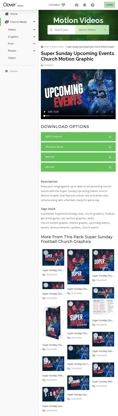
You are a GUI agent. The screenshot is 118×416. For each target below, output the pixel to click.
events (45, 227)
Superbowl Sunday (66, 213)
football (109, 213)
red (63, 218)
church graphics (94, 213)
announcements (60, 227)
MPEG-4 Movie (53, 136)
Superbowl (47, 213)
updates (76, 227)
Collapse (14, 71)
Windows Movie (54, 146)
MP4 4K (49, 167)
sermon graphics (76, 218)
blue (80, 213)
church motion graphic (54, 222)
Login (109, 4)
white (90, 218)
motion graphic (78, 222)
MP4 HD (50, 157)
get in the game (50, 218)
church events (90, 227)
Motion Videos (58, 46)
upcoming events (99, 222)
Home (46, 46)
